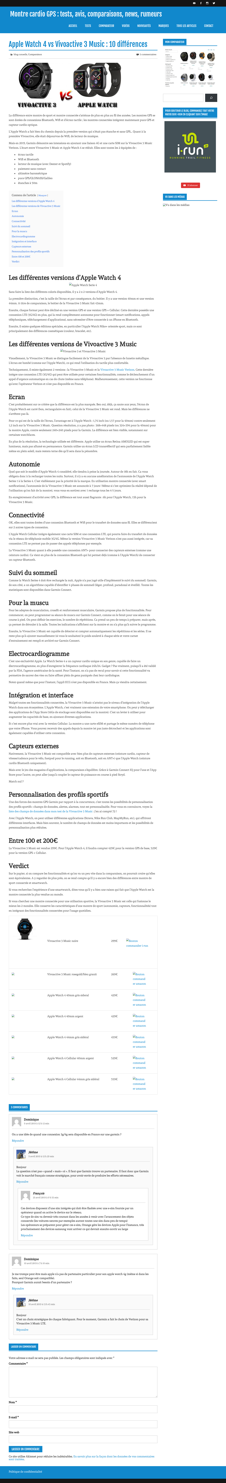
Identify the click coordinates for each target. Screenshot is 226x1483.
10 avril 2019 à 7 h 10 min (36, 1263)
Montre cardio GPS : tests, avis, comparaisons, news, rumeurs (86, 14)
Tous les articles (186, 26)
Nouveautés (144, 26)
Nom (13, 1402)
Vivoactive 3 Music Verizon (117, 369)
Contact (208, 26)
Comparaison (35, 54)
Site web (14, 1432)
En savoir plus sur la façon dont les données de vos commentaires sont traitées (81, 1458)
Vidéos (126, 26)
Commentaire (18, 1363)
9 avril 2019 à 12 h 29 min (41, 1156)
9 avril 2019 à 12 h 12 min (36, 1123)
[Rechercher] (211, 98)
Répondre (18, 1140)
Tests (88, 26)
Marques (163, 26)
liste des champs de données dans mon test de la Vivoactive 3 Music (51, 811)
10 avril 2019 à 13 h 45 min (41, 1304)
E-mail (14, 1417)
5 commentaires (148, 54)
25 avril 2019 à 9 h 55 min (46, 1197)
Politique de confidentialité (25, 1471)
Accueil (73, 26)
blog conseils (20, 54)
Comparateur (106, 26)
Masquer (42, 195)
